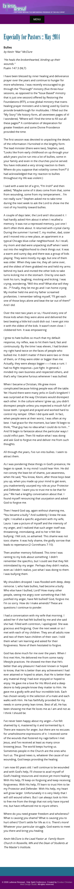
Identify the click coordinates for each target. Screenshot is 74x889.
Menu (37, 19)
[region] (37, 7)
